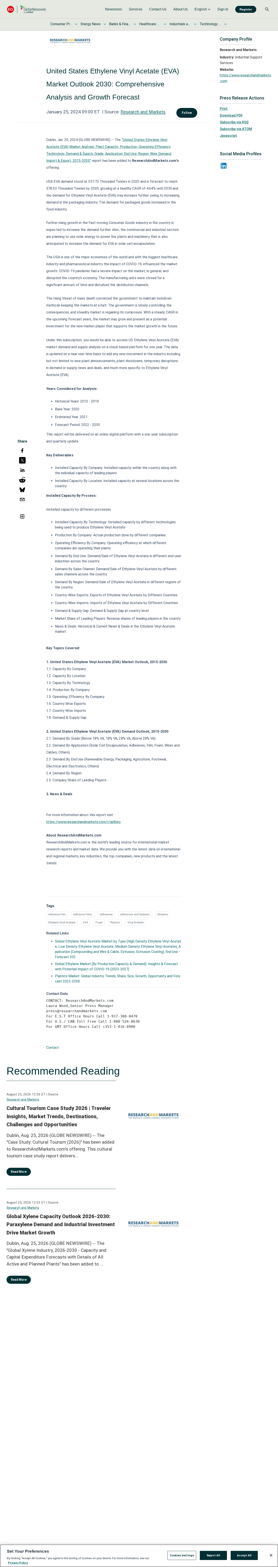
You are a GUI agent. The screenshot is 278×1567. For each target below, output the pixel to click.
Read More (18, 1171)
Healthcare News (150, 24)
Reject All (213, 1555)
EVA (85, 922)
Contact (52, 1047)
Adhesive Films (82, 914)
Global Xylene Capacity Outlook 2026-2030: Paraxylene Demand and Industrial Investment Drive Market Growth (61, 1224)
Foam (99, 922)
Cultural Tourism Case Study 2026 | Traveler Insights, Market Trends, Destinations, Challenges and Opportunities (59, 1116)
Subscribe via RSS (234, 122)
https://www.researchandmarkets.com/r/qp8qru (83, 822)
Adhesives (106, 914)
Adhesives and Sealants (135, 914)
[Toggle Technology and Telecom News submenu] (225, 24)
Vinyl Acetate (135, 922)
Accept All (244, 1555)
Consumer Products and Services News (61, 24)
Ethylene (162, 914)
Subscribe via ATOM (236, 129)
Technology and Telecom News (210, 24)
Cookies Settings (182, 1555)
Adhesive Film (57, 914)
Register (246, 9)
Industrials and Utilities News (180, 24)
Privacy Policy (18, 1562)
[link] (113, 9)
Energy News (91, 24)
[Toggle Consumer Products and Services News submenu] (76, 24)
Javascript (228, 136)
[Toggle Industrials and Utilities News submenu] (195, 24)
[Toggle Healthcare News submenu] (165, 24)
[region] (139, 1555)
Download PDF (231, 115)
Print (224, 109)
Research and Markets (143, 111)
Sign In (222, 9)
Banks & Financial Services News (120, 24)
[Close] (271, 1555)
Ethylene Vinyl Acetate (61, 922)
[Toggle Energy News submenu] (105, 24)
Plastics (115, 922)
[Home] (26, 9)
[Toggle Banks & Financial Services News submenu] (135, 24)
